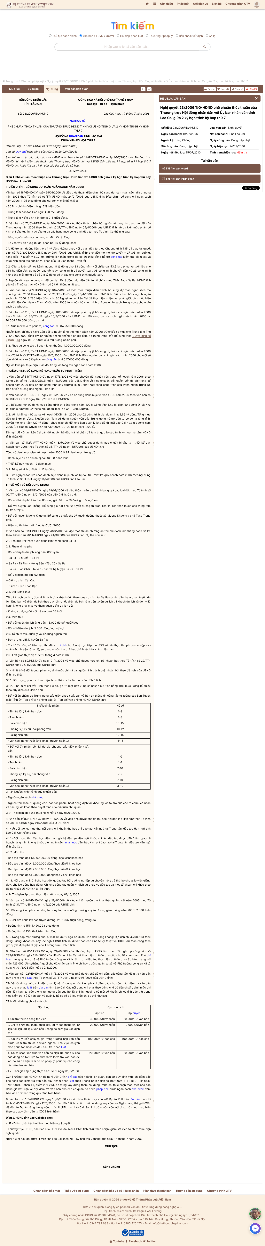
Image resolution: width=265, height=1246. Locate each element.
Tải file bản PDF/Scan (180, 178)
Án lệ (212, 35)
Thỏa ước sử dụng (76, 1190)
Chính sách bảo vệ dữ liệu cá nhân (116, 1190)
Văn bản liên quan (77, 88)
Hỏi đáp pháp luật (131, 35)
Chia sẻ (238, 89)
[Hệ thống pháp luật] (29, 4)
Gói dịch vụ (200, 3)
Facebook (135, 1241)
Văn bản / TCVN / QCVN (98, 35)
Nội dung (52, 89)
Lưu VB (224, 89)
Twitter (151, 1241)
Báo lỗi (253, 89)
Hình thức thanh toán (157, 1190)
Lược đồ (33, 88)
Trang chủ (12, 81)
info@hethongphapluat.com (170, 1223)
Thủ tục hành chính (64, 35)
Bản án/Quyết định (191, 35)
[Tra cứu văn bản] (132, 25)
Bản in (210, 89)
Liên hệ (217, 3)
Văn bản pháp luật (32, 81)
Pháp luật (183, 3)
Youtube (118, 1241)
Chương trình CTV (237, 3)
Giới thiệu (166, 3)
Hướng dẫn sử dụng (189, 1190)
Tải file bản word (177, 168)
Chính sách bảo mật (46, 1190)
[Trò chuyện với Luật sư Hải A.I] (255, 1214)
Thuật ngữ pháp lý (161, 35)
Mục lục (14, 88)
